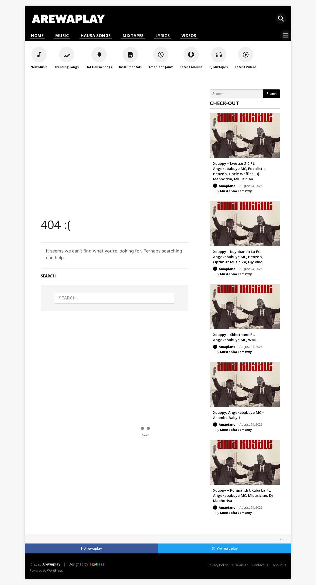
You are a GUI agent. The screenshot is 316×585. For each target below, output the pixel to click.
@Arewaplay (227, 548)
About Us (279, 565)
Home (37, 35)
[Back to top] (281, 539)
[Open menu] (285, 35)
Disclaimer (240, 565)
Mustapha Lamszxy (236, 191)
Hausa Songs (96, 35)
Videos (188, 35)
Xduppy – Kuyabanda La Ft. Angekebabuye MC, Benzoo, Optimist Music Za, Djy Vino (238, 256)
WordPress (55, 570)
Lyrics (163, 35)
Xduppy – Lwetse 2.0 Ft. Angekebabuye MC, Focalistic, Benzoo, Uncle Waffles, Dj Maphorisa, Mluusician (239, 171)
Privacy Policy (218, 565)
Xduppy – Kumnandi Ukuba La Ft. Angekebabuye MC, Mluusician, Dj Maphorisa (243, 495)
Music (62, 35)
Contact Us (260, 565)
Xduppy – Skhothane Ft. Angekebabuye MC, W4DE (235, 337)
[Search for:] (114, 298)
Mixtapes (133, 35)
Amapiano (227, 186)
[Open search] (281, 18)
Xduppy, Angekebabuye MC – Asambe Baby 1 (238, 415)
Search (271, 94)
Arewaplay (93, 548)
